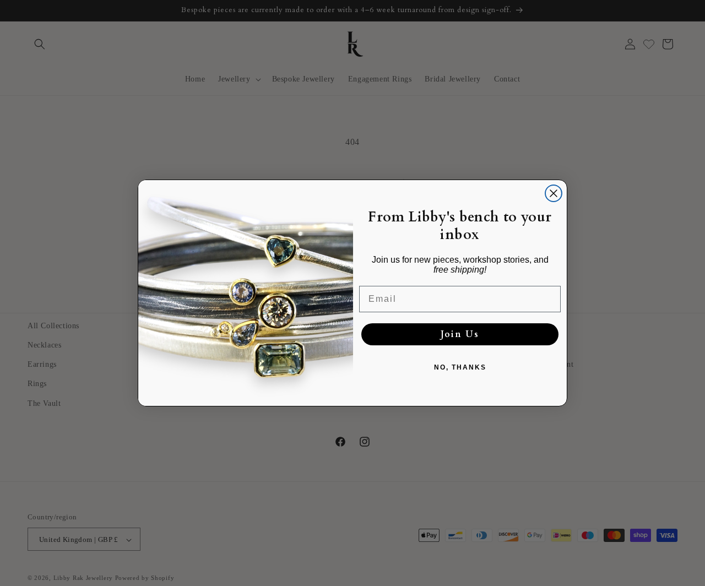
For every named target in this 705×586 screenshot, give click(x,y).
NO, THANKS (460, 367)
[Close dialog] (553, 193)
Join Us (460, 334)
